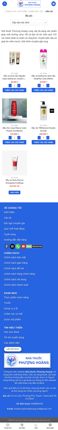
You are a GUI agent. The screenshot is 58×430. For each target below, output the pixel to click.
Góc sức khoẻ (11, 332)
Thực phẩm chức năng (16, 297)
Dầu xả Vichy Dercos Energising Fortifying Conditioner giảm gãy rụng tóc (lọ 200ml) (14, 181)
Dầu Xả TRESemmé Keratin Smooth (43, 129)
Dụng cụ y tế (11, 308)
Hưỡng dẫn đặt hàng (15, 239)
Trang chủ (10, 11)
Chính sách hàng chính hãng (19, 274)
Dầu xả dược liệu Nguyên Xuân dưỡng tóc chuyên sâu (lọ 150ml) (14, 77)
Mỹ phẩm (22, 11)
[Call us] (17, 246)
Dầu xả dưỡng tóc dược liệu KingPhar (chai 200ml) (43, 77)
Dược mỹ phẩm (12, 319)
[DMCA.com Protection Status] (34, 246)
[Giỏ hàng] (53, 3)
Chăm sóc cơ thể (13, 314)
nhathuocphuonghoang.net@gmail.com (33, 409)
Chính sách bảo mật (15, 257)
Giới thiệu (9, 212)
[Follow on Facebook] (6, 246)
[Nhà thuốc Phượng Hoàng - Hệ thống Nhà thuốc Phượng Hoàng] (29, 3)
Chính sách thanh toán (16, 285)
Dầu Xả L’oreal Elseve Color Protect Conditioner (14, 129)
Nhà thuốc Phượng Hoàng (38, 372)
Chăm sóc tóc (36, 11)
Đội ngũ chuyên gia (14, 223)
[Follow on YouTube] (23, 246)
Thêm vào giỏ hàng (14, 90)
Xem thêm (14, 193)
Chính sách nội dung (15, 279)
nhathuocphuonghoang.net (38, 420)
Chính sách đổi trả (14, 268)
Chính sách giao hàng (16, 263)
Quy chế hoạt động (14, 228)
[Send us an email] (12, 246)
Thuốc (7, 303)
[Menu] (4, 3)
